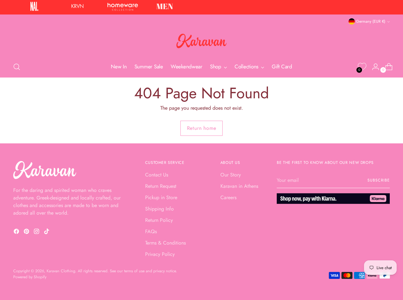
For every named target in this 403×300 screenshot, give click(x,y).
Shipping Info (159, 208)
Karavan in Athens (239, 186)
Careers (228, 197)
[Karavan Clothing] (201, 41)
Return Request (160, 186)
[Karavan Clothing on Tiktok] (47, 232)
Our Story (230, 174)
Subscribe (378, 180)
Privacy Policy (160, 254)
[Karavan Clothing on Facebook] (17, 232)
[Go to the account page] (373, 67)
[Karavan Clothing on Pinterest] (27, 232)
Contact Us (156, 174)
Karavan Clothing (61, 271)
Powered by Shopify (29, 277)
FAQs (151, 231)
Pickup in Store (161, 197)
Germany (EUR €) (370, 21)
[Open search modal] (16, 67)
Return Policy (159, 220)
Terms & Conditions (165, 242)
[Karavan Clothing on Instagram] (37, 232)
